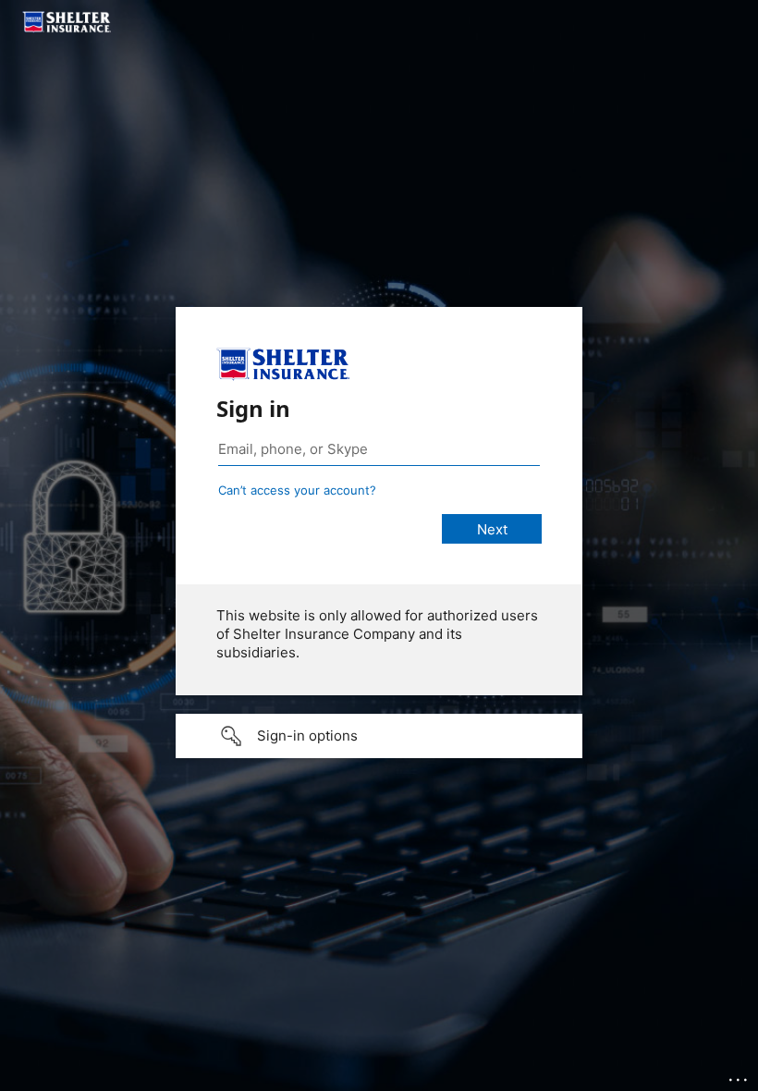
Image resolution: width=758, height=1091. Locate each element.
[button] (379, 736)
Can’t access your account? (297, 490)
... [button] (739, 1075)
